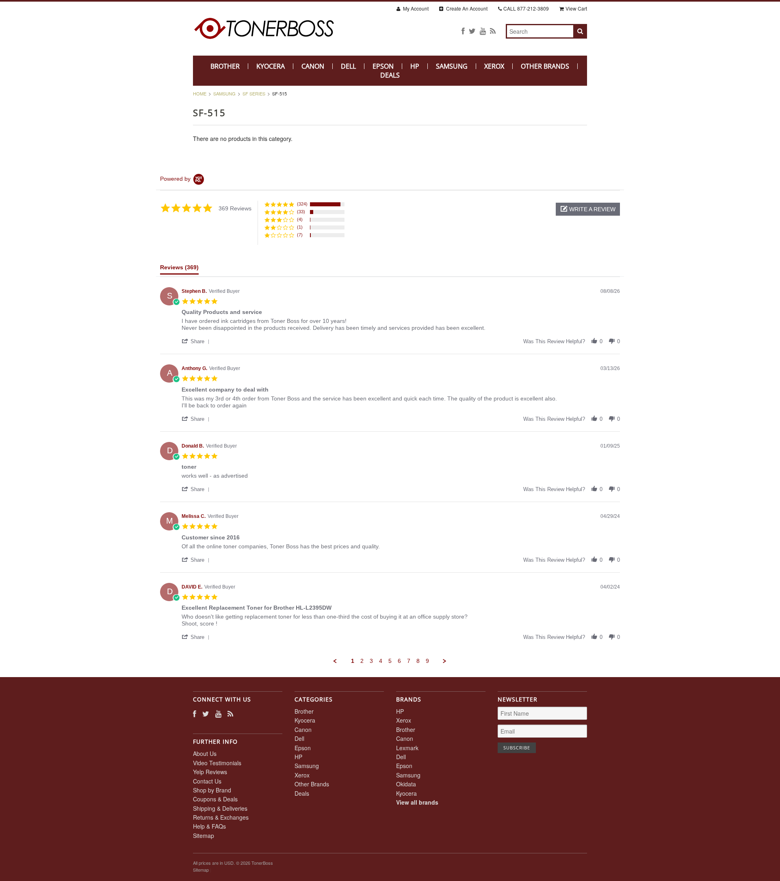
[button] (588, 209)
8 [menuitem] (418, 661)
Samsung (452, 66)
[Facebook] (463, 31)
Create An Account (466, 8)
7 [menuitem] (408, 661)
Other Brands (545, 66)
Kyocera (270, 66)
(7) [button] (300, 234)
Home (199, 93)
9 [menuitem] (427, 661)
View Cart (576, 8)
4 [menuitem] (380, 661)
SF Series (254, 93)
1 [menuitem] (352, 661)
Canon (312, 66)
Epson (383, 66)
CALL (526, 8)
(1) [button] (300, 227)
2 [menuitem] (362, 661)
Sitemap (203, 835)
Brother (225, 66)
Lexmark (407, 748)
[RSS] (493, 31)
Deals (390, 75)
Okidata (406, 784)
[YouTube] (483, 31)
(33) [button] (301, 211)
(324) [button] (302, 203)
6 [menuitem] (399, 661)
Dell (348, 66)
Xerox (494, 66)
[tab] (179, 269)
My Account (415, 8)
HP (414, 66)
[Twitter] (472, 31)
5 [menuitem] (390, 661)
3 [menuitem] (371, 661)
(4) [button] (300, 219)
